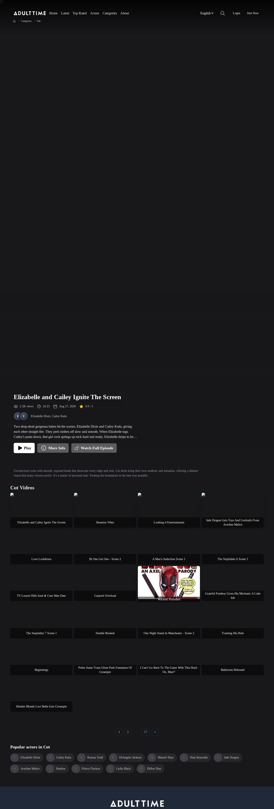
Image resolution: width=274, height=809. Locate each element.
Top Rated (80, 13)
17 (145, 732)
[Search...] (222, 13)
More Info (56, 448)
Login (236, 13)
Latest (65, 13)
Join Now (253, 13)
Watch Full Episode (97, 448)
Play (27, 448)
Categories (110, 13)
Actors (94, 13)
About (124, 13)
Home (53, 13)
